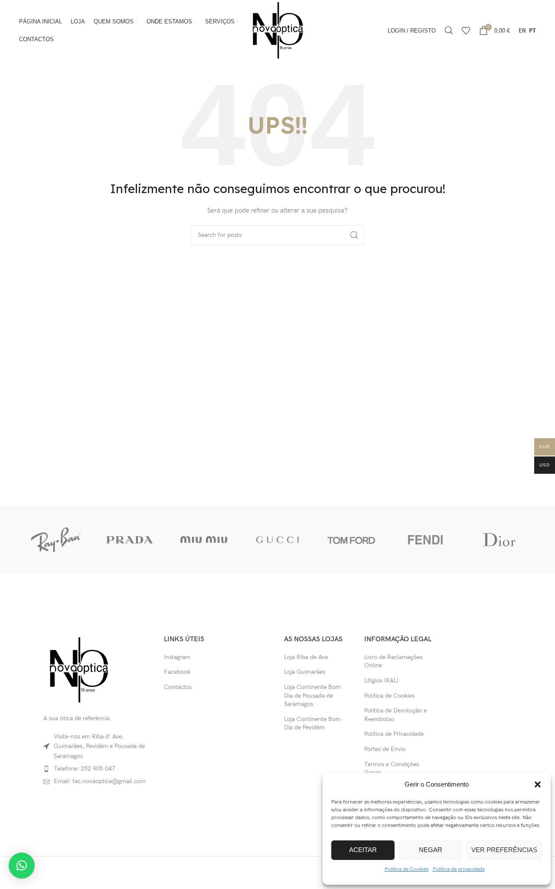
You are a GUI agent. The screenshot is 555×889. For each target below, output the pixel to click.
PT (532, 30)
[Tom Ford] (351, 539)
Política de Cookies (406, 869)
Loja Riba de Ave (306, 657)
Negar (430, 849)
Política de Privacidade (394, 734)
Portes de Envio (385, 749)
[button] (537, 784)
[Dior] (499, 539)
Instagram (177, 657)
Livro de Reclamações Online (393, 661)
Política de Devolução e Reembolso (395, 715)
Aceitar (363, 849)
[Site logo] (277, 29)
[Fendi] (425, 539)
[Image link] (78, 669)
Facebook (177, 672)
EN (522, 30)
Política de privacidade (459, 869)
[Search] (448, 30)
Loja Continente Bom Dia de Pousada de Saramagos (312, 695)
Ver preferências (504, 849)
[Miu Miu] (204, 539)
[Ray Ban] (56, 539)
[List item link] (97, 769)
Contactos (178, 687)
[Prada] (129, 539)
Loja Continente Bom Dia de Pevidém (312, 723)
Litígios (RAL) (381, 680)
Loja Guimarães (304, 672)
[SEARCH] (354, 235)
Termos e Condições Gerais (391, 769)
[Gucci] (277, 539)
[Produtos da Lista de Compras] (466, 30)
